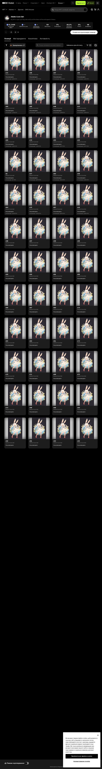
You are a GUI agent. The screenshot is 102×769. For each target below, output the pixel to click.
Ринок (25, 3)
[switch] (27, 763)
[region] (81, 749)
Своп (43, 3)
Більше (60, 3)
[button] (73, 3)
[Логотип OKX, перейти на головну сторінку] (8, 3)
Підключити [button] (81, 3)
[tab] (19, 38)
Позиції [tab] (7, 39)
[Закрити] (98, 735)
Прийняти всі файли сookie (81, 756)
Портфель (17, 3)
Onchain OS (50, 3)
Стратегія (34, 3)
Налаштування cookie (81, 761)
